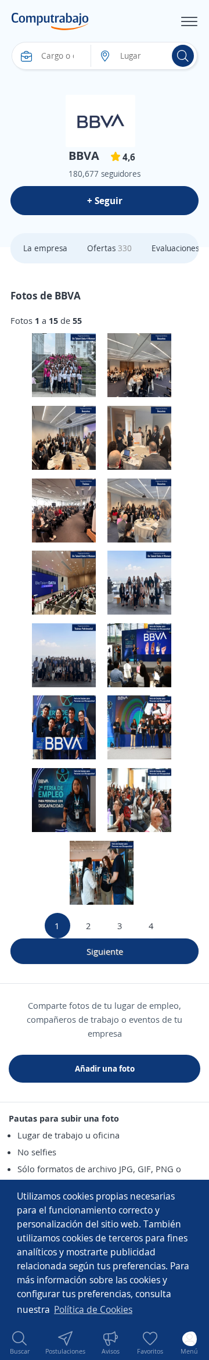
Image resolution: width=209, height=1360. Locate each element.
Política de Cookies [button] (93, 1309)
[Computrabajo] (50, 21)
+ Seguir (104, 200)
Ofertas (109, 248)
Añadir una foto (105, 1068)
